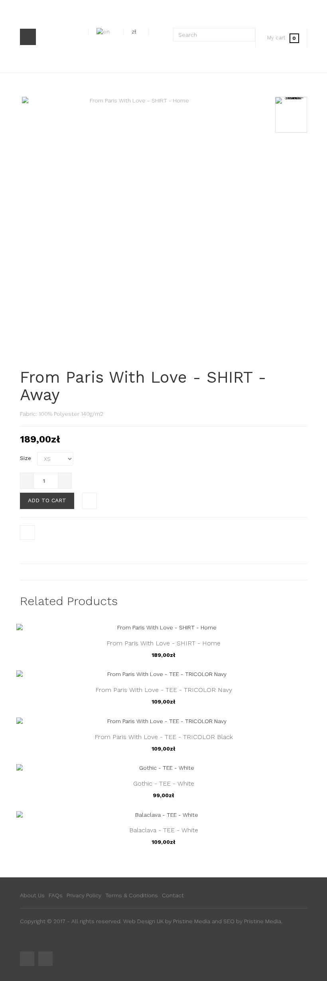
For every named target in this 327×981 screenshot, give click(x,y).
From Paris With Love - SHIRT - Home (163, 643)
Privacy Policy (84, 895)
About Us (32, 895)
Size (26, 458)
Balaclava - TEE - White (163, 830)
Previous (291, 101)
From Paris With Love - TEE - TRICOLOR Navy (163, 690)
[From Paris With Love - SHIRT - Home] (291, 115)
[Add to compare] (89, 501)
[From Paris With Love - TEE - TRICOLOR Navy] (163, 674)
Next (291, 261)
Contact (173, 895)
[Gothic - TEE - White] (163, 768)
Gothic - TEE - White (163, 783)
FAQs (56, 895)
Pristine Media (191, 921)
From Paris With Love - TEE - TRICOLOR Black (164, 737)
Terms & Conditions (131, 895)
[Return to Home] (30, 84)
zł (134, 31)
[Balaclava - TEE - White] (163, 814)
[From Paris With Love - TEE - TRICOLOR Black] (163, 721)
